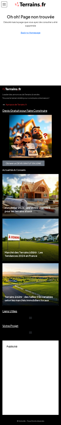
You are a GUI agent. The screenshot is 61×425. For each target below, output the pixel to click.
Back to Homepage (30, 32)
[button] (4, 4)
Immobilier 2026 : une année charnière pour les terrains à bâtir (27, 209)
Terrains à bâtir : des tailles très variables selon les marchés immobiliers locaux (29, 298)
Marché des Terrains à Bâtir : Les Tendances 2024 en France (24, 254)
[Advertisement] (30, 380)
